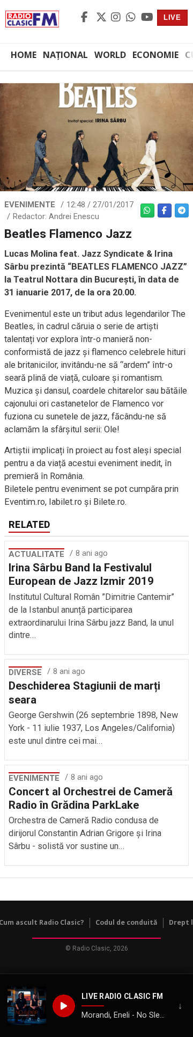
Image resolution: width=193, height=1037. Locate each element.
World (110, 55)
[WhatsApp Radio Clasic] (132, 18)
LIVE (172, 17)
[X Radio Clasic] (102, 18)
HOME (23, 55)
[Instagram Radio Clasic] (117, 18)
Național (65, 55)
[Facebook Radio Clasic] (87, 18)
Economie (155, 55)
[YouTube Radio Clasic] (147, 18)
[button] (27, 1006)
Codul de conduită (126, 922)
